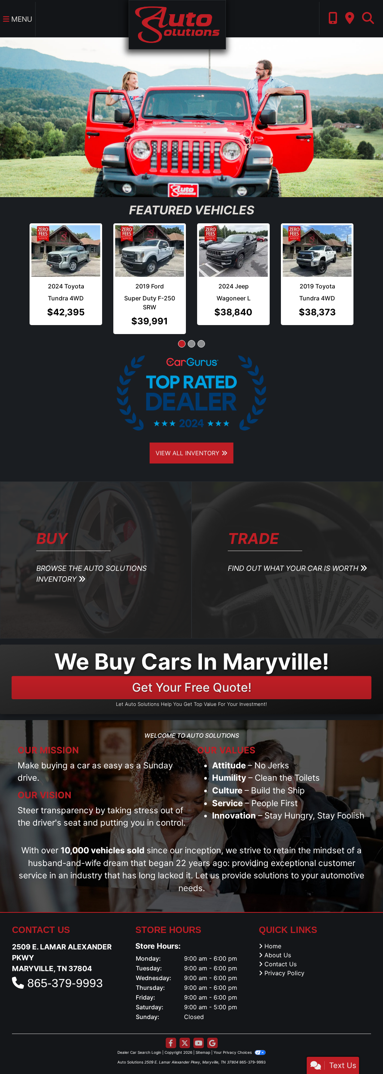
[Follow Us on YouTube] (198, 1043)
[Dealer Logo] (177, 24)
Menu (20, 19)
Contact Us (280, 964)
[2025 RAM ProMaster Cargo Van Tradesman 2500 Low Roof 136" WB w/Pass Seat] (317, 251)
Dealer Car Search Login (139, 1052)
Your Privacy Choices (233, 1052)
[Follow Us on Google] (212, 1043)
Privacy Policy (284, 973)
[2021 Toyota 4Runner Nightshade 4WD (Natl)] (66, 251)
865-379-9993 (65, 983)
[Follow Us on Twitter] (185, 1043)
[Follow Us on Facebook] (171, 1043)
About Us (277, 955)
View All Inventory (188, 453)
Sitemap (203, 1052)
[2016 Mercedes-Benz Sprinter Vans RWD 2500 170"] (233, 251)
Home (272, 946)
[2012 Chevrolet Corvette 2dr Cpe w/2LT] (149, 251)
